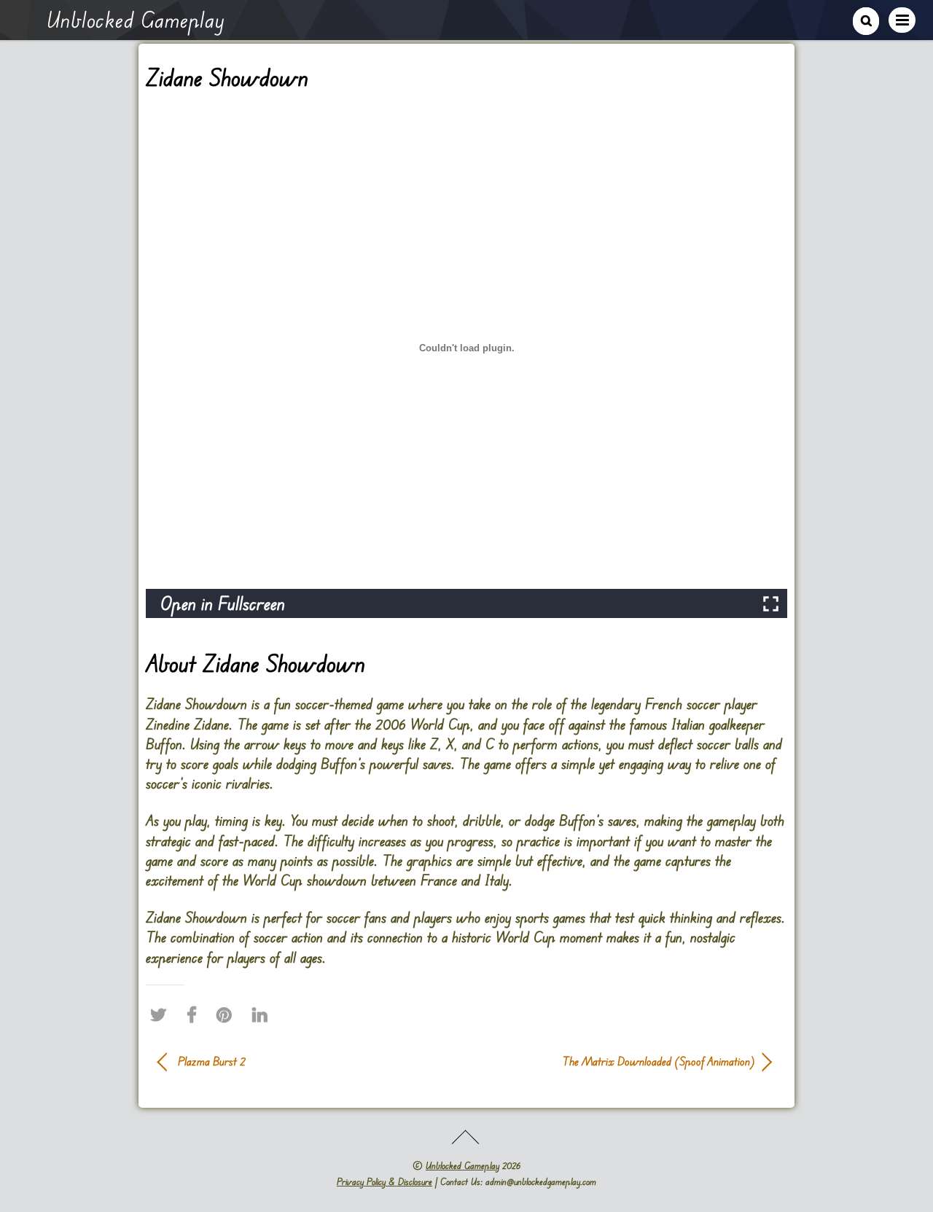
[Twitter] (161, 1015)
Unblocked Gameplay (462, 1165)
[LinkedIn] (263, 1015)
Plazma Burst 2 (212, 1061)
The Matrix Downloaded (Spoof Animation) (619, 1061)
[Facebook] (195, 1015)
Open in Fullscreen (222, 603)
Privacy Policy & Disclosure (384, 1181)
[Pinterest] (227, 1015)
